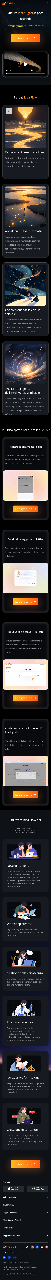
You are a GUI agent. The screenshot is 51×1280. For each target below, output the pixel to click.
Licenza (34, 1267)
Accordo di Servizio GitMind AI (13, 1269)
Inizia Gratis (24, 38)
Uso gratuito (23, 509)
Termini (5, 1267)
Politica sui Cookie (24, 1267)
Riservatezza (13, 1267)
